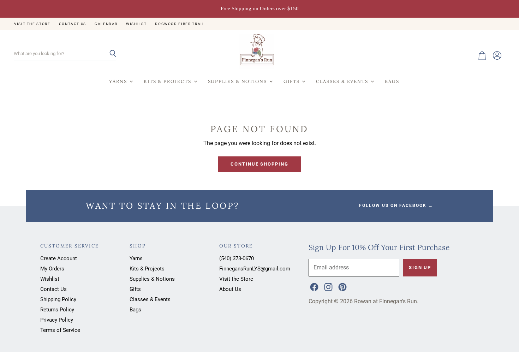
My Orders (52, 269)
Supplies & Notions (238, 81)
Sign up (420, 267)
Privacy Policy (56, 320)
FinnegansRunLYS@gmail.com (254, 269)
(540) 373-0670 (236, 258)
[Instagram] (327, 286)
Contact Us (72, 24)
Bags (392, 81)
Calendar (106, 24)
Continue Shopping (259, 164)
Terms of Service (60, 330)
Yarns (119, 81)
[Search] (106, 54)
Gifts (292, 81)
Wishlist (136, 24)
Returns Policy (57, 309)
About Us (230, 289)
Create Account (58, 258)
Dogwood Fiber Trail (179, 24)
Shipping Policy (58, 299)
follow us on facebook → (396, 205)
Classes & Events (343, 81)
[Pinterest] (341, 286)
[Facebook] (313, 286)
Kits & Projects (168, 81)
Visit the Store (32, 24)
